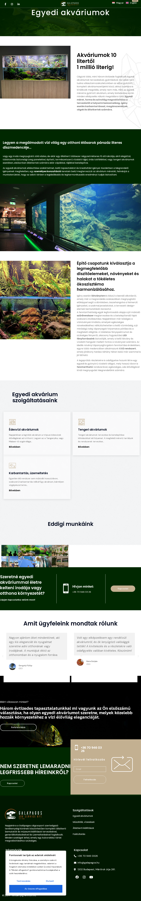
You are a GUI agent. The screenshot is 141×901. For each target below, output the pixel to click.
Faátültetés (79, 834)
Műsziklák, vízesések (84, 822)
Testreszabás (23, 881)
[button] (70, 685)
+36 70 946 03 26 (91, 749)
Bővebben (14, 447)
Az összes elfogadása (36, 888)
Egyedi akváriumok (83, 816)
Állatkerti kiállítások (83, 828)
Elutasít (50, 881)
